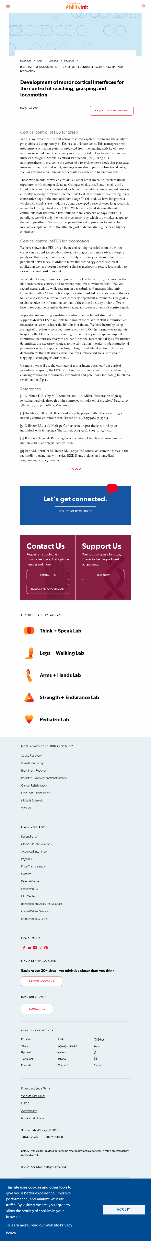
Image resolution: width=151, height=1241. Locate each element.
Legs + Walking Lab (62, 653)
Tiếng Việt (27, 1059)
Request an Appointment (47, 589)
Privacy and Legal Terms (35, 1088)
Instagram (40, 947)
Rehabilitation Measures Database (42, 903)
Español (25, 1039)
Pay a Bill (26, 859)
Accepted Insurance (34, 851)
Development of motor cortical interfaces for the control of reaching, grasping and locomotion (71, 69)
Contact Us (48, 575)
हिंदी (96, 1059)
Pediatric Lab (54, 719)
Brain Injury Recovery (34, 770)
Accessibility (29, 1110)
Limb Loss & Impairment (35, 793)
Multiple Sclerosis (32, 800)
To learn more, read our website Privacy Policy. (39, 1229)
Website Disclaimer (33, 1096)
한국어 (25, 1046)
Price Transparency (33, 866)
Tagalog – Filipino (67, 1046)
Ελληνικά (62, 1065)
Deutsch (98, 1065)
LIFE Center (28, 896)
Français (26, 1065)
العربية (97, 1046)
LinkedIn (34, 947)
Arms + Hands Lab (60, 675)
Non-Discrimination (33, 1118)
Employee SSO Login (34, 918)
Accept (124, 1209)
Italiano (61, 1059)
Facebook (23, 947)
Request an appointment (111, 110)
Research (25, 61)
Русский (26, 1052)
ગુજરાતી (61, 1052)
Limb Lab (53, 61)
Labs (39, 61)
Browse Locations (41, 981)
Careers (26, 874)
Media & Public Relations (36, 844)
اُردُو (96, 1052)
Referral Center (30, 881)
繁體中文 (99, 1039)
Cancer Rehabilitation (34, 785)
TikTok (45, 947)
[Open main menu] (8, 6)
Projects (69, 61)
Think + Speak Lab (60, 631)
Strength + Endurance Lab (69, 697)
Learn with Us (29, 888)
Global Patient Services (35, 911)
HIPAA (25, 1103)
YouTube (29, 947)
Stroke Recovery (31, 755)
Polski (60, 1039)
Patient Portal (29, 836)
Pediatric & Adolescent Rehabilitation (44, 778)
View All (26, 808)
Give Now (103, 575)
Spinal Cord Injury (32, 763)
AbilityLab (77, 6)
